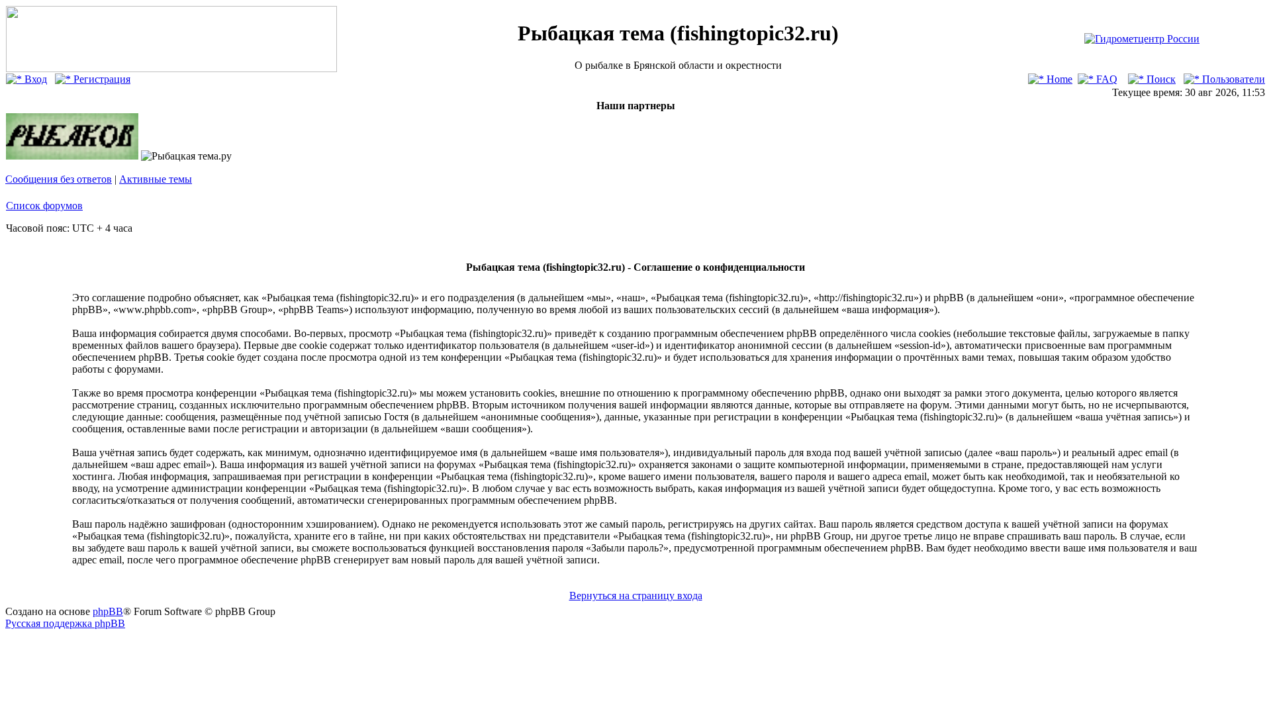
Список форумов (44, 205)
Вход (34, 79)
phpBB (108, 611)
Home (1058, 79)
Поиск (1160, 79)
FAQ (1105, 79)
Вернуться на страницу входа (635, 595)
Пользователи (1232, 79)
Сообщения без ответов (58, 179)
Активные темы (155, 179)
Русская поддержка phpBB (65, 623)
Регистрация (100, 79)
